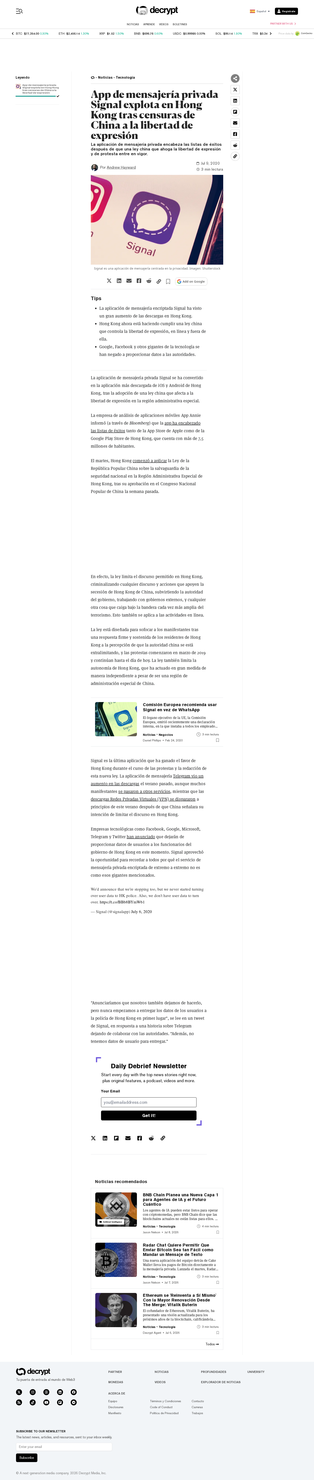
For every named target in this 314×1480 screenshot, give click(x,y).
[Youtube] (46, 1402)
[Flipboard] (60, 1402)
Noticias (133, 24)
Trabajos (197, 1413)
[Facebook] (74, 1392)
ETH (62, 33)
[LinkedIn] (60, 1392)
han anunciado (141, 837)
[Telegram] (74, 1402)
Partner (115, 1372)
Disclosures (115, 1407)
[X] (19, 1392)
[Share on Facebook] (139, 280)
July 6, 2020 (141, 911)
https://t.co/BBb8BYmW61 (122, 902)
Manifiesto (114, 1413)
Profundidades (213, 1372)
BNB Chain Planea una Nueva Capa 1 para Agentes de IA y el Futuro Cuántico (180, 1199)
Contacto (198, 1401)
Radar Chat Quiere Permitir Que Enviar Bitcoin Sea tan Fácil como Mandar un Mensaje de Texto (178, 1250)
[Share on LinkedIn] (119, 280)
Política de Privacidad (164, 1413)
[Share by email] (129, 280)
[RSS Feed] (19, 1402)
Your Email (110, 1091)
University (255, 1372)
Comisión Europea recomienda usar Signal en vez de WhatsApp (180, 707)
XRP (102, 33)
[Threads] (46, 1392)
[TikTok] (33, 1402)
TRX (255, 33)
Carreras (197, 1407)
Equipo (112, 1401)
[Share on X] (109, 280)
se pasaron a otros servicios (144, 791)
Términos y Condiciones (165, 1401)
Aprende (149, 24)
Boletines (180, 24)
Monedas (115, 1382)
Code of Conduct (161, 1407)
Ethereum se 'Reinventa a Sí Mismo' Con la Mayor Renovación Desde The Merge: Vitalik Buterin (179, 1300)
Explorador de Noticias (221, 1382)
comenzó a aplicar (150, 460)
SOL (219, 33)
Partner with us (281, 23)
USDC (177, 33)
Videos (164, 24)
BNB (137, 33)
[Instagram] (33, 1392)
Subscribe (26, 1458)
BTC (19, 33)
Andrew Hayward (121, 167)
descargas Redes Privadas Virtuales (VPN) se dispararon (143, 799)
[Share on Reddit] (148, 280)
